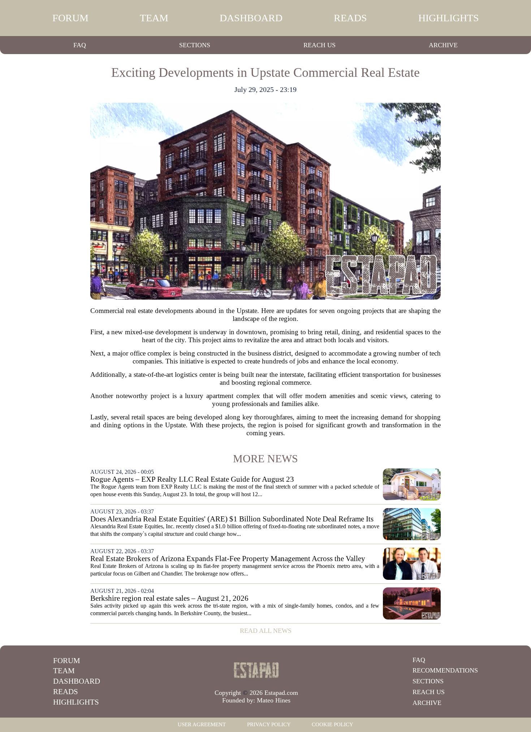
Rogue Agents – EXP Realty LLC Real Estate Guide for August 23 (192, 479)
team (154, 17)
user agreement (202, 724)
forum (70, 17)
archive (443, 45)
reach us (319, 45)
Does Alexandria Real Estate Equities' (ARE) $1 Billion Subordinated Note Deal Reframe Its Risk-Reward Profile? (232, 519)
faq (79, 45)
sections (194, 45)
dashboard (251, 17)
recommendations (445, 670)
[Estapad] (256, 670)
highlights (448, 17)
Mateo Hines (273, 700)
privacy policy (269, 724)
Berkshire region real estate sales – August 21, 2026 (169, 598)
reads (350, 17)
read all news (266, 630)
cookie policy (332, 724)
